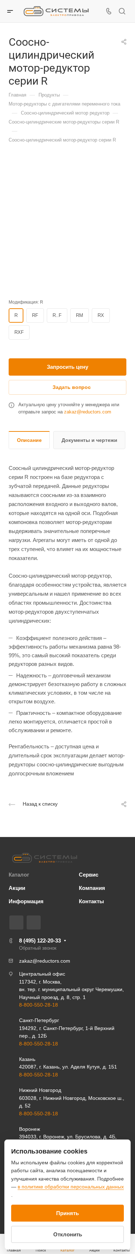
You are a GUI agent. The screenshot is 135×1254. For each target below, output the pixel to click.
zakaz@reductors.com (87, 412)
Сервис (88, 875)
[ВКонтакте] (16, 922)
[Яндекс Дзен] (34, 922)
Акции (17, 888)
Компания (92, 888)
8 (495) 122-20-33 (40, 940)
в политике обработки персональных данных (71, 1187)
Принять (67, 1213)
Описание (29, 440)
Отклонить (67, 1234)
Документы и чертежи (89, 440)
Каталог (19, 875)
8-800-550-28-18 (38, 1005)
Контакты (91, 901)
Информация (26, 901)
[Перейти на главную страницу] (45, 858)
